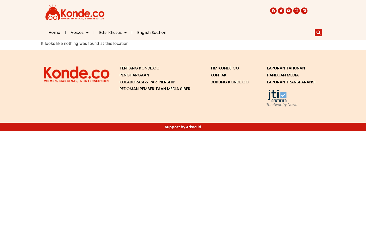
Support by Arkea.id (183, 126)
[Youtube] (289, 10)
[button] (318, 32)
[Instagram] (296, 10)
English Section (151, 32)
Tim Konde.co (224, 68)
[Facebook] (273, 10)
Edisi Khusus (110, 32)
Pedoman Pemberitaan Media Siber (155, 89)
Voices (77, 32)
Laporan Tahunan (286, 68)
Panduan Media (283, 75)
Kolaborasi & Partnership (147, 82)
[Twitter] (281, 10)
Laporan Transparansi (291, 82)
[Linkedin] (304, 10)
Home (54, 32)
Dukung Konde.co (229, 82)
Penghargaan (134, 75)
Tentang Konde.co (140, 68)
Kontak (218, 75)
